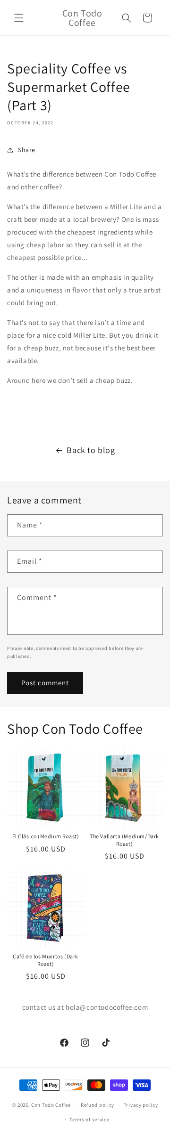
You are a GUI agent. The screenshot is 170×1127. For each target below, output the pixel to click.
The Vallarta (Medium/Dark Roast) (124, 840)
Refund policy (97, 1105)
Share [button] (26, 150)
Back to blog (91, 450)
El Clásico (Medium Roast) (45, 836)
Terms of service (89, 1119)
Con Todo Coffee (51, 1105)
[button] (18, 18)
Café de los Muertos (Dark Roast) (45, 960)
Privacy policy (140, 1105)
